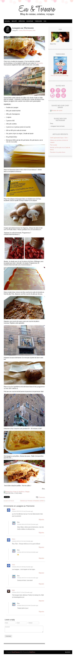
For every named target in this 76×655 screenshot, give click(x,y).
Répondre (41, 519)
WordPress (32, 652)
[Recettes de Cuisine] (56, 110)
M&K (13, 590)
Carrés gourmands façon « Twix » (59, 137)
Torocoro (38, 21)
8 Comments (41, 497)
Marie (13, 509)
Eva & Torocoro (38, 10)
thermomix (39, 63)
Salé (34, 30)
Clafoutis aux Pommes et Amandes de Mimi (32, 500)
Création (22, 21)
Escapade (30, 21)
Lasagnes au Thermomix (23, 28)
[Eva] (60, 37)
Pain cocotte (53, 145)
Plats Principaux (27, 30)
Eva (45, 21)
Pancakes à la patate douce (57, 152)
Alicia (13, 539)
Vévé (13, 564)
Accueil (7, 21)
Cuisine (21, 30)
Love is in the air (9, 500)
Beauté (14, 21)
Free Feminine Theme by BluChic (67, 652)
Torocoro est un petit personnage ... (60, 75)
